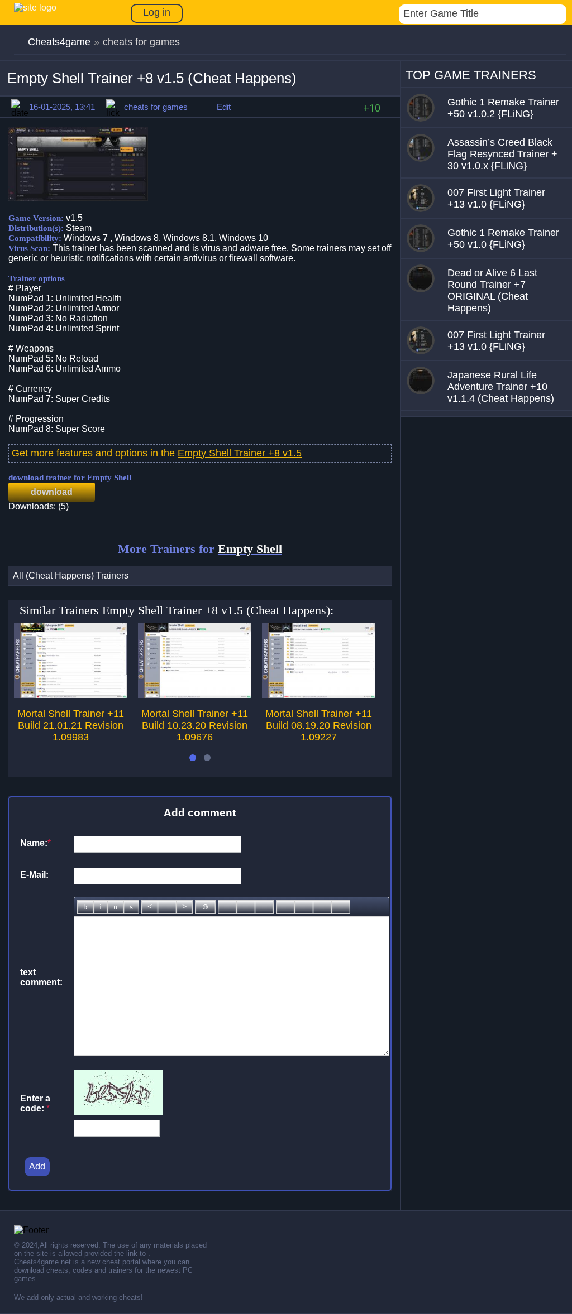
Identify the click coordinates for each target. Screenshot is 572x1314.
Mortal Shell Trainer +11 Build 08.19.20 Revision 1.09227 (318, 725)
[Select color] (264, 907)
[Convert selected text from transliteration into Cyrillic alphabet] (322, 907)
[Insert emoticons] (205, 907)
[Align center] (167, 907)
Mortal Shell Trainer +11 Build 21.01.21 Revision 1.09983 (70, 725)
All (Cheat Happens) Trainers (70, 575)
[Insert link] (227, 907)
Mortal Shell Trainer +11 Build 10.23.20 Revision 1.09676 (194, 725)
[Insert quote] (303, 907)
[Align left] (149, 907)
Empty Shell (250, 549)
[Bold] (85, 907)
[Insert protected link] (245, 907)
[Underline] (115, 907)
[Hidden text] (285, 907)
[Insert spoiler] (340, 907)
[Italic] (100, 907)
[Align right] (184, 907)
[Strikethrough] (131, 907)
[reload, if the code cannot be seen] (118, 1111)
